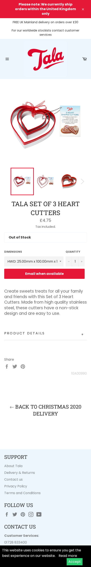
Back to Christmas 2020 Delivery (47, 410)
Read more (68, 555)
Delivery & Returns (19, 472)
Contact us (13, 479)
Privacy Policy (15, 486)
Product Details (44, 334)
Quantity (73, 252)
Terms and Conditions (22, 493)
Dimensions (13, 252)
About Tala (13, 465)
